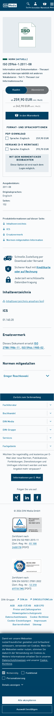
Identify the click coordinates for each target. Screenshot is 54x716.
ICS (8, 229)
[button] (35, 5)
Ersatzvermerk (14, 234)
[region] (27, 663)
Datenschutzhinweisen (14, 660)
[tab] (27, 375)
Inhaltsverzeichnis (16, 223)
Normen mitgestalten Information (24, 239)
